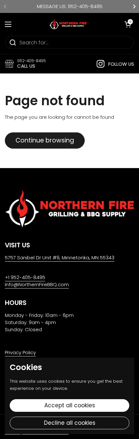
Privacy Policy (20, 352)
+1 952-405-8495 (25, 277)
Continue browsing (45, 140)
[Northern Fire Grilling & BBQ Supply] (67, 24)
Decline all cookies (69, 423)
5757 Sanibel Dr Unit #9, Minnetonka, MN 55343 (59, 257)
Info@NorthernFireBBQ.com (37, 284)
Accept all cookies (69, 405)
